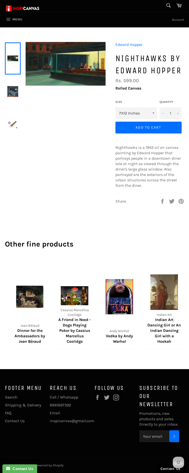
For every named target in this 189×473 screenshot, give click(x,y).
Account (178, 19)
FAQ (8, 413)
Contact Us (15, 420)
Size (118, 102)
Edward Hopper (128, 44)
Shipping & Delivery (23, 405)
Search (11, 397)
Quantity (166, 102)
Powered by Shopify (49, 465)
